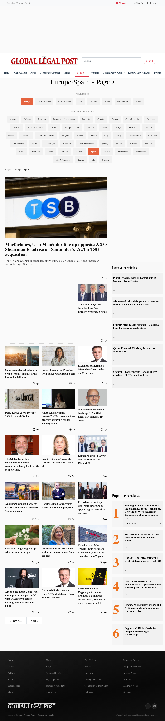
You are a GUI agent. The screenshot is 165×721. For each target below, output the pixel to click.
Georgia (118, 127)
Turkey (81, 159)
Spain (93, 151)
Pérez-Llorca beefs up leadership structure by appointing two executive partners (91, 507)
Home (7, 72)
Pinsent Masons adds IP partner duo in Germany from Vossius (134, 279)
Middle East (122, 101)
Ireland (94, 135)
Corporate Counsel (50, 72)
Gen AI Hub (20, 72)
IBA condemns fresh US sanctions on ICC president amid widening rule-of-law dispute (143, 584)
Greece (11, 135)
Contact (52, 714)
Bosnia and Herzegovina (64, 119)
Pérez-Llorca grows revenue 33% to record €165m (20, 414)
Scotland (36, 151)
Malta (34, 143)
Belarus (27, 119)
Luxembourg (18, 143)
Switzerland (123, 151)
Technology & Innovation (96, 685)
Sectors (11, 679)
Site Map (127, 692)
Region (80, 72)
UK (93, 159)
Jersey (118, 135)
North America (44, 101)
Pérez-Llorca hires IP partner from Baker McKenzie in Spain (58, 371)
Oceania (93, 101)
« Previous (15, 621)
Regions (8, 169)
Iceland (80, 135)
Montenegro (49, 143)
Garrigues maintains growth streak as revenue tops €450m (57, 505)
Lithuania (152, 135)
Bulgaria (86, 119)
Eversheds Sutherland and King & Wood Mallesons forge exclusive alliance (58, 593)
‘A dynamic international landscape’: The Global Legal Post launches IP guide (91, 414)
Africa (107, 101)
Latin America (64, 101)
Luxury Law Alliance (139, 72)
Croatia (100, 119)
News (33, 72)
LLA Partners (129, 679)
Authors (95, 72)
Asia (80, 101)
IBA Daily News (130, 685)
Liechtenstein (135, 135)
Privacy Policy (30, 714)
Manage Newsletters (55, 685)
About (10, 692)
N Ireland (67, 143)
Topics (66, 72)
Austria (13, 119)
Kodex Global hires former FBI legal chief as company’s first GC (143, 559)
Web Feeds (89, 692)
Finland (90, 127)
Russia (21, 151)
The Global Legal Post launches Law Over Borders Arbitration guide (92, 308)
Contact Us (51, 692)
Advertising (42, 714)
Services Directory (54, 672)
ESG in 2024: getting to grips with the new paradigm (21, 550)
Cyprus (115, 119)
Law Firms (89, 672)
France (104, 127)
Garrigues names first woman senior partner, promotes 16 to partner (58, 551)
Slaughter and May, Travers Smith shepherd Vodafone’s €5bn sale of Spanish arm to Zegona (91, 550)
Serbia (50, 151)
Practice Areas (129, 672)
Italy (106, 135)
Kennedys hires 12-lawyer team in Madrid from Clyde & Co (92, 459)
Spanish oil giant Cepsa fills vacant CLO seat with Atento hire (57, 462)
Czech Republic (132, 119)
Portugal (133, 143)
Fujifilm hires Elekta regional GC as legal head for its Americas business (136, 326)
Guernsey (26, 135)
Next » (34, 621)
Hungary (65, 135)
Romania (148, 143)
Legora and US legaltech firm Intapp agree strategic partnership (141, 631)
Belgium (42, 119)
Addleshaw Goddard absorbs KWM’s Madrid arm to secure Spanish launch (21, 507)
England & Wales (35, 127)
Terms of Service (15, 714)
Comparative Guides (114, 72)
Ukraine (105, 159)
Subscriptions (14, 685)
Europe (27, 101)
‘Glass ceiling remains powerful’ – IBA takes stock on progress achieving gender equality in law (58, 418)
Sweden (107, 151)
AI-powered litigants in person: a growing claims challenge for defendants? (136, 302)
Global (138, 101)
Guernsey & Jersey (46, 135)
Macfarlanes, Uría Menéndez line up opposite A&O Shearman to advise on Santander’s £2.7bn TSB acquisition (56, 249)
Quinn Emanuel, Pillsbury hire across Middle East (134, 349)
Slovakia (64, 151)
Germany (133, 127)
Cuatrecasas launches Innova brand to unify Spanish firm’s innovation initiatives (21, 373)
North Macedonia (86, 143)
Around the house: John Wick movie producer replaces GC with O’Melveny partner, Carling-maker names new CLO (21, 599)
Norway (104, 143)
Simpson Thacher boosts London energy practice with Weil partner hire (135, 373)
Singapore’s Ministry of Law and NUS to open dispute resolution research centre (143, 608)
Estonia (54, 127)
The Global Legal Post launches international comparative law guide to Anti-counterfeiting (22, 464)
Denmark (151, 119)
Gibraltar (148, 127)
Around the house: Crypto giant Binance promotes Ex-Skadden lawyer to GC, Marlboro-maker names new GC (91, 595)
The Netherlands (63, 159)
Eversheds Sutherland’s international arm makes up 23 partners (91, 369)
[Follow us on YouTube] (154, 706)
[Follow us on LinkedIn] (148, 706)
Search (149, 60)
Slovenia (79, 151)
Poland (119, 143)
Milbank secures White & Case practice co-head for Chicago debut (142, 537)
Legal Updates (52, 679)
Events (157, 72)
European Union (72, 127)
